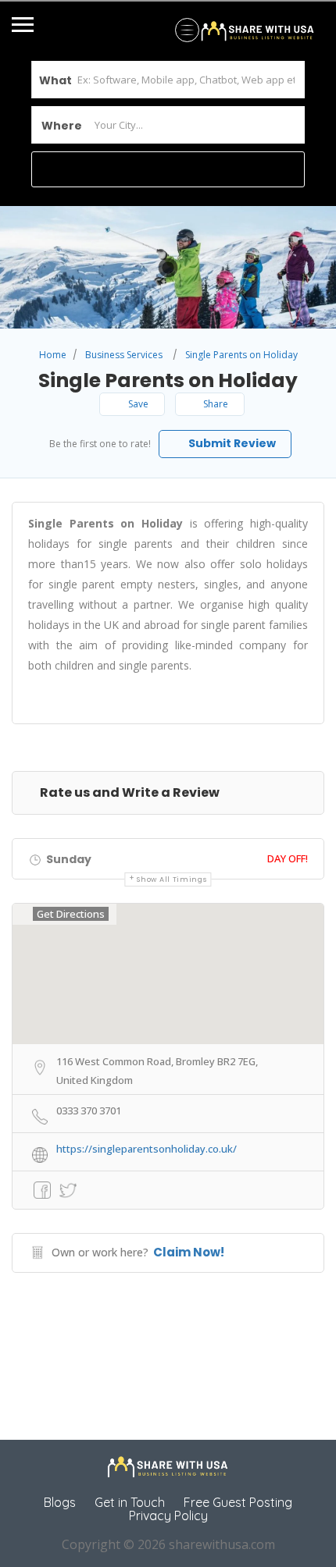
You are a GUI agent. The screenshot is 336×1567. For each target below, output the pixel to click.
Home (52, 354)
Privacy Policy (168, 1515)
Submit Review (231, 443)
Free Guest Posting (238, 1502)
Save (137, 403)
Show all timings (171, 879)
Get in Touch (130, 1502)
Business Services (124, 354)
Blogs (60, 1502)
